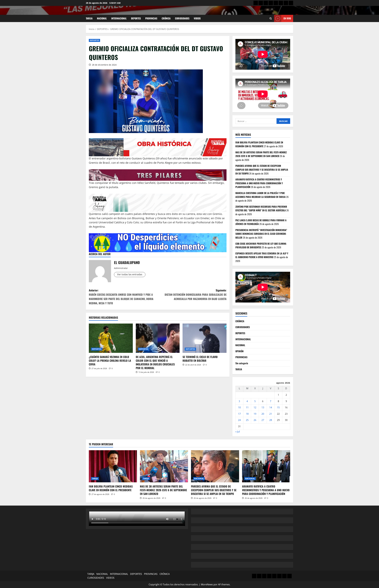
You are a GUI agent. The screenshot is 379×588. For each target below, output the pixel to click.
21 (270, 413)
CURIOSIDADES (182, 18)
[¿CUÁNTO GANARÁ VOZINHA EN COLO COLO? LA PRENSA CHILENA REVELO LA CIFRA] (111, 338)
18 (247, 413)
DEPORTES (136, 18)
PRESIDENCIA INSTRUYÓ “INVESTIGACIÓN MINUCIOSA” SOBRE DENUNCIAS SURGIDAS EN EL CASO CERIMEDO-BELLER (261, 233)
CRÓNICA (166, 18)
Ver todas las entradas (129, 274)
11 (247, 407)
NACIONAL (102, 18)
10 (239, 407)
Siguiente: (196, 294)
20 (262, 413)
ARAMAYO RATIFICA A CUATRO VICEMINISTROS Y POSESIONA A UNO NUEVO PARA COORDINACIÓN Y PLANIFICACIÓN (259, 183)
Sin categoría (241, 363)
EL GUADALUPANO (127, 262)
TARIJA (89, 18)
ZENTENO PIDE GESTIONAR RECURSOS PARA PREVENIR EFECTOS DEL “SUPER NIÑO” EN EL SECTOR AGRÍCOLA (261, 208)
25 (247, 420)
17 (239, 413)
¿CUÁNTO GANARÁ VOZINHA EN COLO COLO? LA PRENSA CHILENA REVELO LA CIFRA (110, 360)
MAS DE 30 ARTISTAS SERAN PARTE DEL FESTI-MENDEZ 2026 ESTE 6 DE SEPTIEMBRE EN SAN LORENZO (261, 154)
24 (239, 420)
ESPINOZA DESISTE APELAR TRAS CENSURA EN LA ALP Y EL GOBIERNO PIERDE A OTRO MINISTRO (261, 255)
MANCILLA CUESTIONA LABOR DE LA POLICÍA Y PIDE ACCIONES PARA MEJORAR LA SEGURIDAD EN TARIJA (260, 195)
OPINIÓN (239, 351)
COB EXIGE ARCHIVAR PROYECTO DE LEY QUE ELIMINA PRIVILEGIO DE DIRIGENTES (260, 245)
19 (255, 413)
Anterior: (121, 296)
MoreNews (207, 584)
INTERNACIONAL (119, 18)
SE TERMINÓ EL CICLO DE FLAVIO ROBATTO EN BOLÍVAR (200, 358)
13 (262, 407)
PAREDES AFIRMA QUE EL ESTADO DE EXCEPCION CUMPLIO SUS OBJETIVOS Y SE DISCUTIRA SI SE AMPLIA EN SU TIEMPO (261, 169)
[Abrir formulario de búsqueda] (271, 18)
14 (270, 407)
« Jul (237, 431)
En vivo (287, 18)
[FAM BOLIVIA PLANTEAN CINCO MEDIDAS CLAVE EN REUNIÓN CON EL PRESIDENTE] (113, 466)
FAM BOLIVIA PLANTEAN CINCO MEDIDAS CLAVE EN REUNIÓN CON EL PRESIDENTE (259, 144)
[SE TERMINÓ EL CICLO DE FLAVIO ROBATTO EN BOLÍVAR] (205, 338)
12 (255, 407)
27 (262, 420)
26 (255, 420)
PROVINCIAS (151, 18)
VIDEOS (197, 18)
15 (278, 407)
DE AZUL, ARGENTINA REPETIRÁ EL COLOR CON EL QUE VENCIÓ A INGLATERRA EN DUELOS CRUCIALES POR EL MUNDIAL (155, 362)
